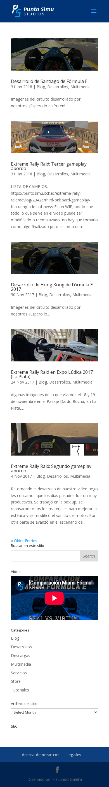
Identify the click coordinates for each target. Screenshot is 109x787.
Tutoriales (20, 690)
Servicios (19, 672)
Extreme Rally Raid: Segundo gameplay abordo (51, 468)
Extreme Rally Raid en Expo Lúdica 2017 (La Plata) (52, 374)
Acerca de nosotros (40, 754)
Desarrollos (57, 86)
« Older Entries (24, 540)
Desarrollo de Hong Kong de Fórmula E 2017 (52, 287)
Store (16, 681)
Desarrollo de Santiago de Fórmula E (49, 81)
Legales (74, 754)
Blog (41, 86)
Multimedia (80, 86)
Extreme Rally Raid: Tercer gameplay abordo (49, 166)
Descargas (20, 655)
